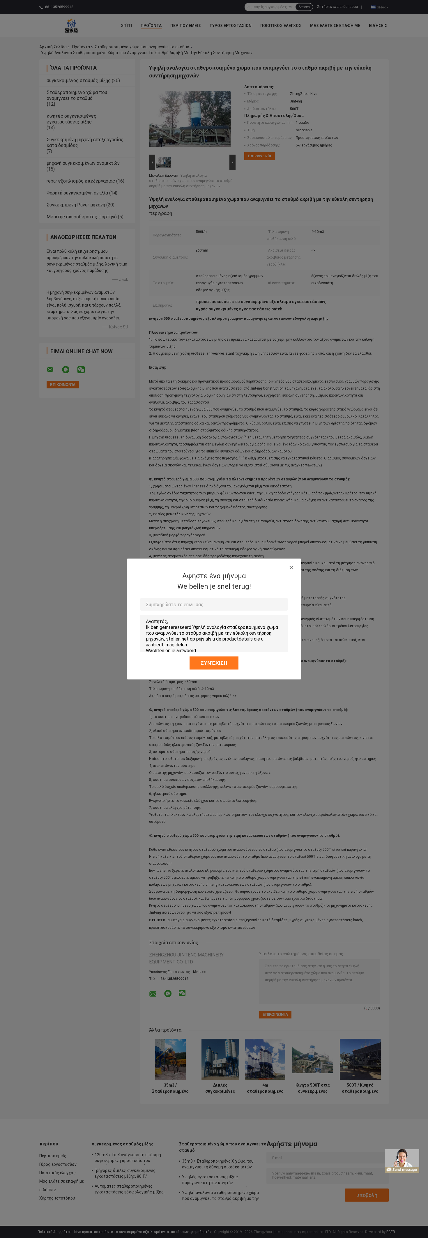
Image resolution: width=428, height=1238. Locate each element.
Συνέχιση (214, 663)
